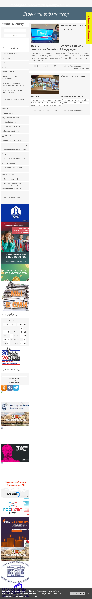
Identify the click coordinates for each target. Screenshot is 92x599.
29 (18, 343)
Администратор (76, 66)
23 (21, 339)
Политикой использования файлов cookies (19, 596)
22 (18, 339)
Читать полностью (81, 69)
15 (18, 336)
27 (11, 343)
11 (5, 336)
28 (15, 343)
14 (15, 336)
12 (8, 336)
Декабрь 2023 (14, 321)
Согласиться (77, 594)
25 (5, 343)
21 (15, 339)
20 (11, 339)
